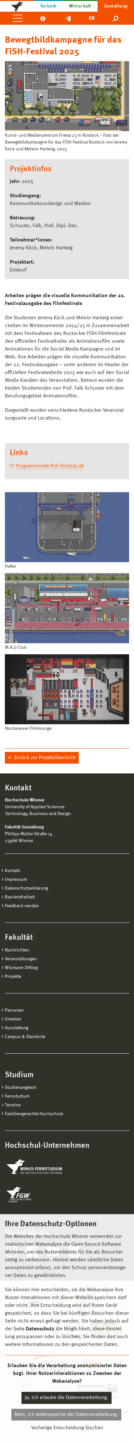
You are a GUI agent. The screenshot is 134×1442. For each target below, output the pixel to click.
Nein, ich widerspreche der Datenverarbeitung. (66, 1414)
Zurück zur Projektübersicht (44, 757)
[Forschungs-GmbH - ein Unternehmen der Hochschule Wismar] (34, 1194)
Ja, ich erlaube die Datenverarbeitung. (66, 1397)
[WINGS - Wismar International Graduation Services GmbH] (41, 1167)
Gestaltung (116, 6)
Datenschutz (40, 1329)
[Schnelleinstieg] (68, 18)
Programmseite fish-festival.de (50, 466)
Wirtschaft (80, 6)
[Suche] (116, 18)
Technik (48, 6)
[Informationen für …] (42, 18)
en (92, 18)
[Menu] (17, 18)
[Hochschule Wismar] (17, 6)
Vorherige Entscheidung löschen (67, 1428)
